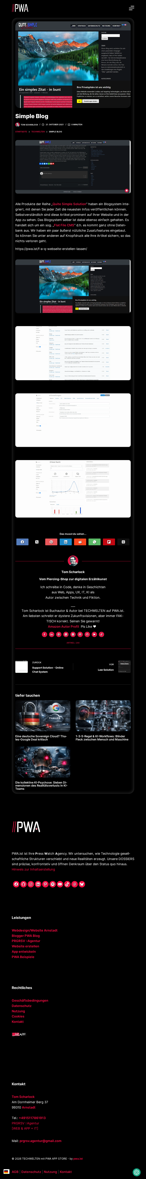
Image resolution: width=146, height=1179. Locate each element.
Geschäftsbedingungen (30, 1000)
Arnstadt (28, 1107)
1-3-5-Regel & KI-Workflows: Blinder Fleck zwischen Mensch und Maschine (102, 737)
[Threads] (123, 542)
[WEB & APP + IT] (25, 1128)
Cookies (18, 1016)
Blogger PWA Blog (26, 936)
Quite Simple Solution (69, 204)
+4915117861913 (32, 1118)
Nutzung (18, 1011)
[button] (137, 1172)
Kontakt (18, 1022)
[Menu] (131, 8)
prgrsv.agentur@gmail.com (40, 1141)
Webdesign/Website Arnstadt (35, 930)
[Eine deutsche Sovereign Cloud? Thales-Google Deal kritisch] (42, 715)
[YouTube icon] (94, 634)
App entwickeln (24, 951)
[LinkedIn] (66, 542)
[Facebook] (22, 542)
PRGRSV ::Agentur (26, 941)
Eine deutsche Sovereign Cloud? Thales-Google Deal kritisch (41, 737)
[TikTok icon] (101, 634)
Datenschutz (22, 1006)
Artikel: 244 (73, 643)
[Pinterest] (51, 542)
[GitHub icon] (87, 634)
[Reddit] (80, 542)
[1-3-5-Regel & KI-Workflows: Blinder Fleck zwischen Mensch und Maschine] (103, 715)
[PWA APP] (19, 1034)
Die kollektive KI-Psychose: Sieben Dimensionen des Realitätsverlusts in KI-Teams (41, 785)
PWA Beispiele (23, 957)
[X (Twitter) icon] (66, 634)
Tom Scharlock (23, 1097)
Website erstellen (25, 946)
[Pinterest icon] (80, 634)
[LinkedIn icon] (51, 634)
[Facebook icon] (44, 634)
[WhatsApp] (94, 542)
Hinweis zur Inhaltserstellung (33, 869)
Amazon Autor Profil (63, 626)
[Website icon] (58, 634)
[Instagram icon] (73, 634)
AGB (15, 1172)
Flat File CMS (64, 225)
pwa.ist (78, 1158)
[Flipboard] (109, 542)
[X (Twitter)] (37, 542)
